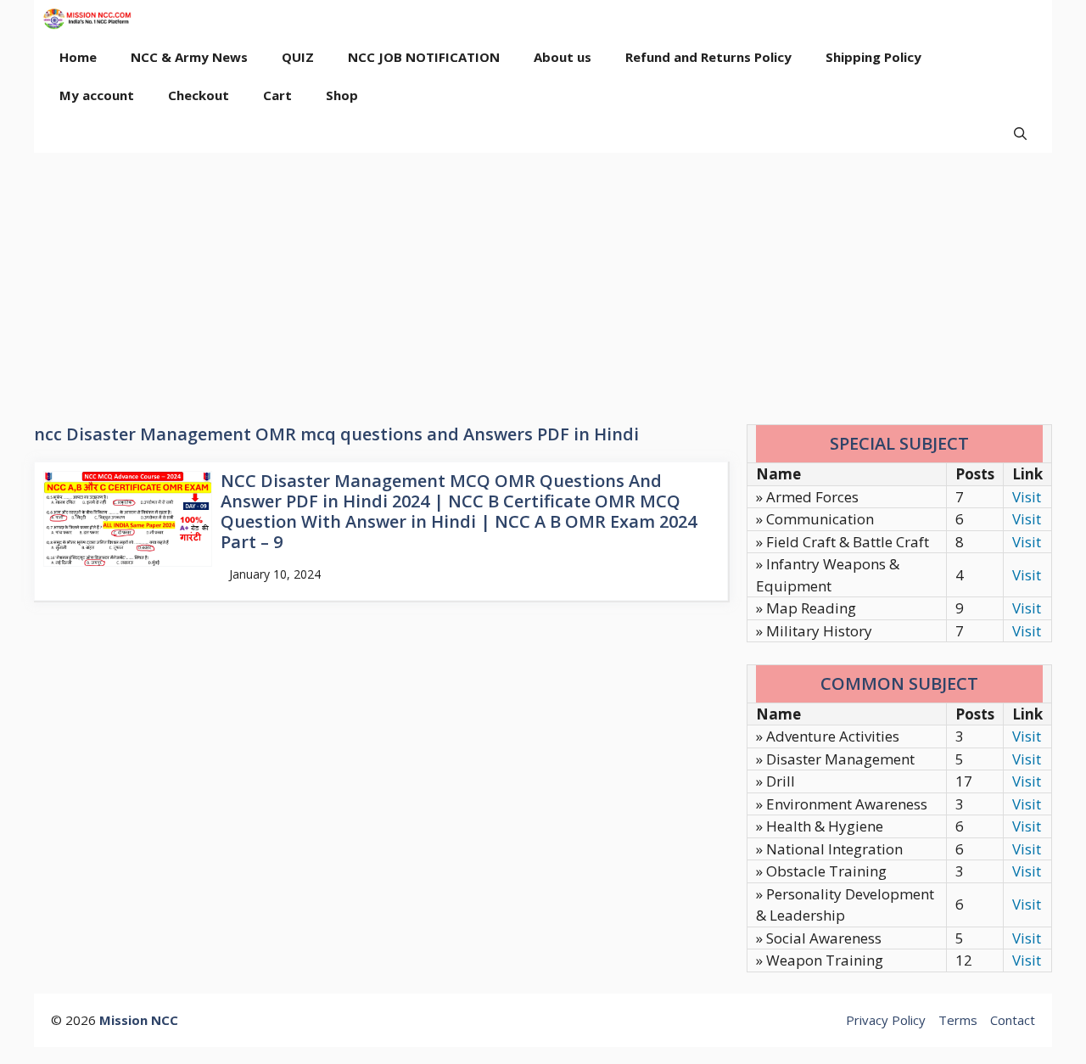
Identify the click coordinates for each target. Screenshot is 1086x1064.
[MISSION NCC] (87, 19)
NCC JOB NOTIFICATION (424, 56)
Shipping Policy (873, 56)
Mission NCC (138, 1019)
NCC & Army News (189, 56)
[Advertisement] (543, 280)
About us (562, 56)
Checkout (198, 95)
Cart (277, 95)
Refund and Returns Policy (708, 56)
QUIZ (298, 56)
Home (78, 56)
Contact (1012, 1019)
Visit (1026, 497)
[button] (1020, 134)
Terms (957, 1019)
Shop (342, 95)
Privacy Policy (886, 1019)
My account (96, 95)
